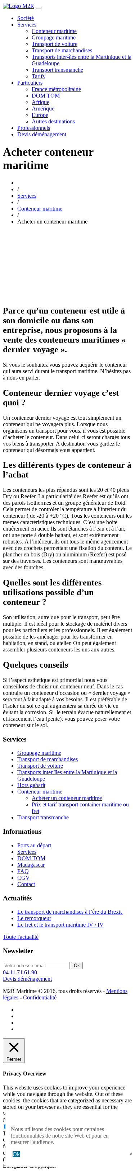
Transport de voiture (54, 44)
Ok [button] (16, 1154)
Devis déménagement (41, 134)
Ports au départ (34, 845)
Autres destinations (53, 121)
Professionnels (33, 128)
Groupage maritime (54, 37)
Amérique (43, 108)
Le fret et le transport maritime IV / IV (60, 925)
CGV (23, 878)
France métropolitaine (56, 89)
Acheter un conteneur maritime (67, 798)
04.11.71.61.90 (20, 972)
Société (25, 18)
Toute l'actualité (21, 937)
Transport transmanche (57, 70)
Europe (40, 115)
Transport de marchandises (62, 50)
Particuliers (29, 83)
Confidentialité (40, 997)
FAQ (23, 871)
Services (26, 25)
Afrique (40, 102)
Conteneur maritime (54, 31)
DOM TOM (46, 96)
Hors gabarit (31, 785)
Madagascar (31, 865)
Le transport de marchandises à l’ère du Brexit (70, 912)
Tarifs (38, 76)
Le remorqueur (34, 918)
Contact (26, 884)
